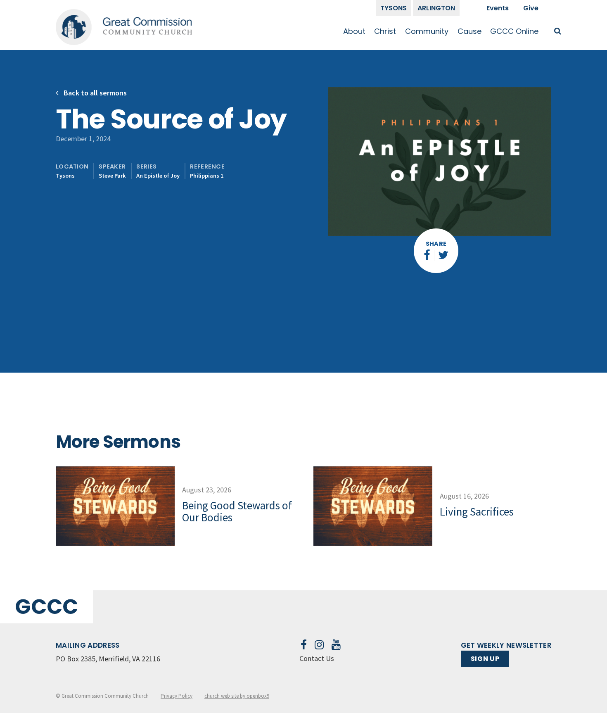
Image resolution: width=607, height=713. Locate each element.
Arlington (436, 8)
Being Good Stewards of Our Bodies (237, 511)
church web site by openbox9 (236, 695)
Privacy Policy (176, 695)
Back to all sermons (94, 92)
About (354, 31)
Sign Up (485, 658)
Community (426, 31)
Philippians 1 (206, 175)
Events (497, 8)
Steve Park (112, 175)
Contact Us (316, 658)
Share (436, 244)
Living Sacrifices (477, 511)
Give (530, 8)
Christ (385, 31)
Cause (469, 31)
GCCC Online (514, 31)
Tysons (393, 8)
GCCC (46, 606)
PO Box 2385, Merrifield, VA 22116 (108, 658)
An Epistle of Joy (158, 175)
